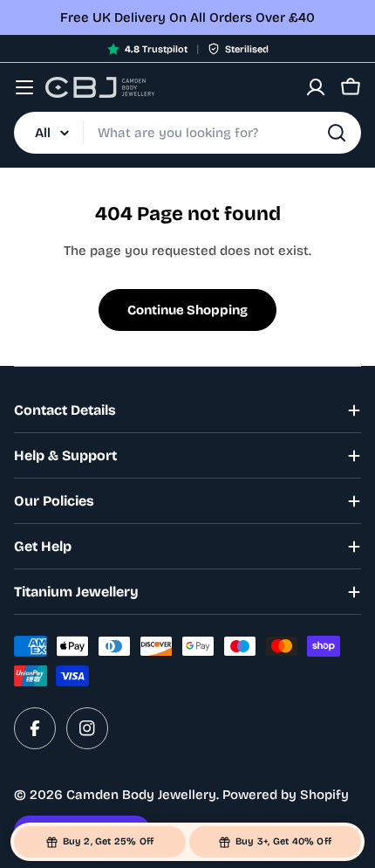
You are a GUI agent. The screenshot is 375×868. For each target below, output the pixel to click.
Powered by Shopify (285, 795)
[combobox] (187, 133)
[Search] (336, 132)
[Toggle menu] (24, 87)
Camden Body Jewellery (141, 795)
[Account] (315, 87)
